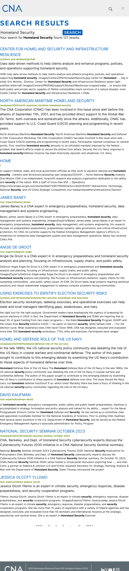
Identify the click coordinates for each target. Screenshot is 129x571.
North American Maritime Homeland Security (47, 100)
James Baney (13, 197)
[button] (110, 8)
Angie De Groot (15, 247)
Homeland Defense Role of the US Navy (41, 339)
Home (5, 161)
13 (79, 525)
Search (72, 32)
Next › (90, 525)
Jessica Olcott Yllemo (24, 477)
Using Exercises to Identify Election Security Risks (53, 293)
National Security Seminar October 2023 (42, 431)
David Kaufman (15, 394)
